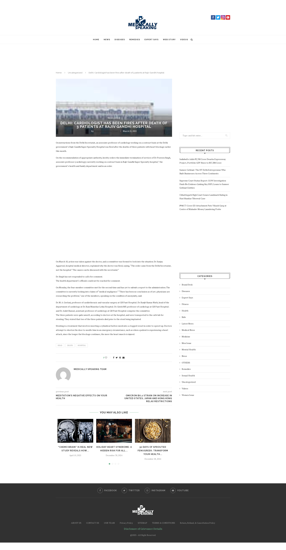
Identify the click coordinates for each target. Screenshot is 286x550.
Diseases (120, 40)
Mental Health (189, 349)
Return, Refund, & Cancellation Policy (197, 522)
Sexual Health (188, 375)
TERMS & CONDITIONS (163, 522)
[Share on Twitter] (117, 357)
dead (60, 345)
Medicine (186, 336)
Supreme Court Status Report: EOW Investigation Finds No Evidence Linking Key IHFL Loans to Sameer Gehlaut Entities (204, 184)
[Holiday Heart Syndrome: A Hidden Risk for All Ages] (114, 431)
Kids (184, 317)
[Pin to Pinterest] (120, 357)
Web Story (169, 40)
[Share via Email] (123, 357)
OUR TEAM (109, 522)
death (70, 345)
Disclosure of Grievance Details (143, 529)
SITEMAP (142, 522)
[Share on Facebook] (113, 357)
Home (96, 40)
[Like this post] (108, 357)
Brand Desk (187, 284)
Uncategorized (75, 73)
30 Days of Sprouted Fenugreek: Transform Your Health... (153, 450)
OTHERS (186, 362)
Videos (184, 40)
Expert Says (151, 40)
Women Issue (188, 395)
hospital (82, 345)
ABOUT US (76, 522)
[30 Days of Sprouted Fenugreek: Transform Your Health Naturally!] (153, 431)
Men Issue (186, 343)
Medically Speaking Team (106, 131)
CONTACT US (92, 522)
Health (185, 310)
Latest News (187, 323)
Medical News (188, 330)
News (107, 40)
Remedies (134, 40)
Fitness (185, 304)
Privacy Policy (126, 522)
